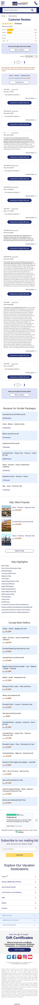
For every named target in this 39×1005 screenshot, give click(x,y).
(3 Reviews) (6, 447)
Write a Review (19, 50)
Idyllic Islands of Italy (8, 594)
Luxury (5, 876)
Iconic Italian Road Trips (9, 591)
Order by (22, 56)
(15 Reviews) (6, 437)
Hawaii (4, 903)
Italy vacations (13, 16)
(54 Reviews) (7, 428)
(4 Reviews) (6, 470)
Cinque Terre (6, 599)
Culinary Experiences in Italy (10, 581)
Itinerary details (30, 98)
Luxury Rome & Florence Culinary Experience (15, 612)
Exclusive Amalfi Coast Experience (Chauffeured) (17, 607)
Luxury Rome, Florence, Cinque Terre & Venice (16, 610)
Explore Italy (19, 551)
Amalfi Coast (6, 602)
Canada (4, 908)
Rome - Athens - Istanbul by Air (19, 75)
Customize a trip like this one (19, 103)
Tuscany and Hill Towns (9, 573)
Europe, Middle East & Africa (11, 882)
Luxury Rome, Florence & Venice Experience (15, 604)
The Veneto (5, 578)
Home (3, 16)
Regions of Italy (6, 576)
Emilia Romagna (7, 571)
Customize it (19, 82)
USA (3, 897)
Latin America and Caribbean (12, 892)
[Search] (32, 10)
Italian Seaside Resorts (9, 589)
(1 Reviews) (6, 480)
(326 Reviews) (6, 418)
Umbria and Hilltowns (8, 584)
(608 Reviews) (6, 459)
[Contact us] (36, 3)
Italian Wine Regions (8, 586)
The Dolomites (6, 597)
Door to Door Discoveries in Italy (11, 568)
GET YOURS (19, 950)
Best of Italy (5, 565)
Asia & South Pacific (9, 887)
